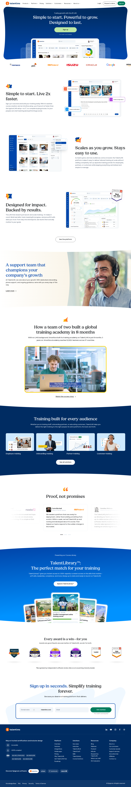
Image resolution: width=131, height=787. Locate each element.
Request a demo (109, 3)
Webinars (94, 746)
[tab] (61, 535)
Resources (67, 3)
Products (25, 3)
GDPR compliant (16, 750)
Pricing (42, 3)
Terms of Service (40, 783)
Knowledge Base (11, 783)
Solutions (49, 3)
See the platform (65, 239)
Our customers (113, 746)
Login (99, 3)
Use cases (76, 744)
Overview (57, 744)
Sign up (121, 3)
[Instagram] (115, 729)
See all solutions (65, 462)
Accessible (14, 745)
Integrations (58, 749)
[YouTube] (111, 729)
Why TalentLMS (59, 756)
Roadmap (57, 761)
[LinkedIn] (106, 729)
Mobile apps (58, 751)
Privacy (24, 783)
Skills (74, 754)
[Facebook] (120, 729)
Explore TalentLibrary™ (65, 584)
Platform (34, 3)
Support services (114, 751)
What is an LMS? (96, 758)
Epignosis (111, 783)
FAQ (19, 783)
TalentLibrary (77, 756)
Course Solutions (78, 759)
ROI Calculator (95, 761)
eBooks (93, 751)
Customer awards (114, 749)
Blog (92, 744)
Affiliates (112, 756)
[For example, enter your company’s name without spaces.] (33, 709)
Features (57, 746)
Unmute (102, 350)
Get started (101, 710)
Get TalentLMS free (60, 759)
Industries (76, 746)
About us (76, 3)
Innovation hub (113, 754)
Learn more (10, 291)
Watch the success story (65, 396)
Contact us (112, 759)
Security (31, 783)
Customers (57, 3)
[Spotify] (124, 729)
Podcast (93, 749)
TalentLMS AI (77, 749)
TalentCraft (76, 751)
